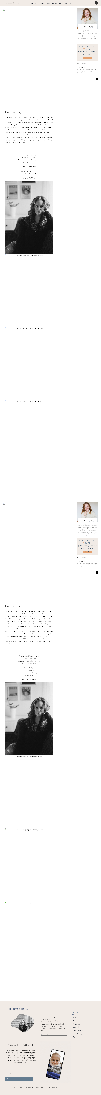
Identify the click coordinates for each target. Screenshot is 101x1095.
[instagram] (44, 1034)
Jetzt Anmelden (87, 58)
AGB (47, 1087)
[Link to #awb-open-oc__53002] (96, 3)
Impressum (28, 1087)
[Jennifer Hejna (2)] (11, 2)
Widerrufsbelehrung (54, 1087)
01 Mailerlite (82, 67)
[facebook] (41, 1034)
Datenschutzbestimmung (38, 1087)
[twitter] (47, 1034)
